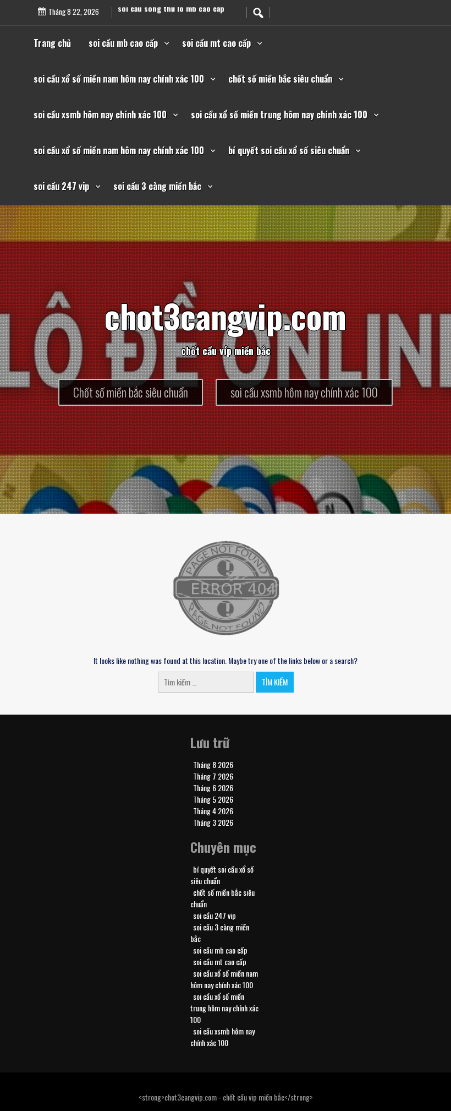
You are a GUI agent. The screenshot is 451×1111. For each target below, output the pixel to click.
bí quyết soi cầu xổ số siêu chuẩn (288, 150)
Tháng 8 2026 (213, 764)
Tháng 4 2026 (213, 810)
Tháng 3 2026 (213, 822)
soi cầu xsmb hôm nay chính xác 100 (100, 114)
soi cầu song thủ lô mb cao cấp (171, 15)
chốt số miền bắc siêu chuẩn (280, 78)
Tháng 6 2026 (213, 787)
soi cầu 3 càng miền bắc (157, 186)
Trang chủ (52, 43)
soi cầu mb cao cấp (123, 43)
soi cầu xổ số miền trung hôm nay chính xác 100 (279, 114)
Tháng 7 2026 (213, 776)
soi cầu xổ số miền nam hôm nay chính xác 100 (119, 78)
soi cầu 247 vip (61, 186)
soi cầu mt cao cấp (216, 43)
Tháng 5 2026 (213, 799)
